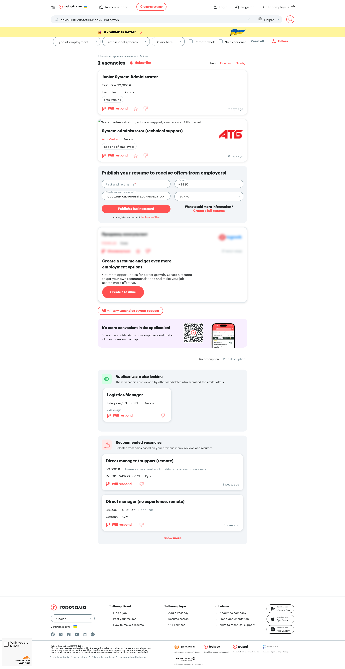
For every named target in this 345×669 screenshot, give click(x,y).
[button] (280, 608)
